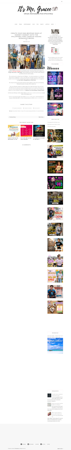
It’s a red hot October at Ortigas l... (39, 139)
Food (33, 24)
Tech (38, 24)
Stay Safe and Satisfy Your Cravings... (26, 139)
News (52, 24)
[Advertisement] (55, 322)
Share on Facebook (17, 108)
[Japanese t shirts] (55, 235)
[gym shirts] (55, 251)
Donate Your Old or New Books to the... (13, 139)
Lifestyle (47, 24)
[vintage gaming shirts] (55, 297)
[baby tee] (55, 266)
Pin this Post (37, 108)
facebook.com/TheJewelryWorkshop (35, 92)
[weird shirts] (55, 188)
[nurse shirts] (55, 313)
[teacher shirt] (55, 282)
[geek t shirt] (55, 115)
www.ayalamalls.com (40, 97)
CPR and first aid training (51, 126)
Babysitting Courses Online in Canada (53, 124)
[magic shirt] (55, 99)
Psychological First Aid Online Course (53, 122)
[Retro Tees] (55, 173)
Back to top (60, 448)
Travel (20, 24)
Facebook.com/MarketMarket (31, 96)
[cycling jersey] (55, 157)
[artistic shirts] (55, 84)
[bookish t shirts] (55, 204)
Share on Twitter (28, 108)
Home (16, 24)
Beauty (42, 24)
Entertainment (27, 24)
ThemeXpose (17, 448)
